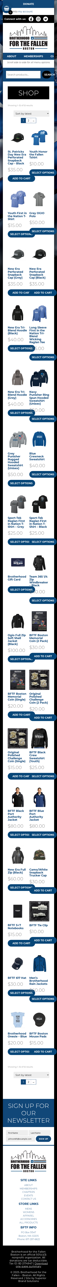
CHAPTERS (28, 1191)
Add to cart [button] (21, 178)
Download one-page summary (32, 1265)
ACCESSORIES (28, 1218)
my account (25, 11)
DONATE (28, 4)
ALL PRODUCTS (28, 1222)
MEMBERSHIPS (33, 56)
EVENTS (28, 1195)
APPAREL (28, 1215)
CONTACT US (28, 1198)
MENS (28, 1208)
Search (47, 74)
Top (53, 1282)
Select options (43, 172)
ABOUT (11, 56)
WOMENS (28, 1212)
